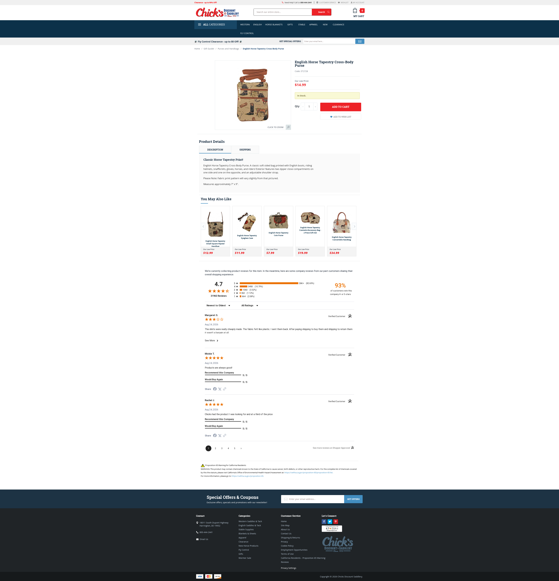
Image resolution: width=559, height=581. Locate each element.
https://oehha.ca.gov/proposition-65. (248, 476)
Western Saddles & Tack (250, 521)
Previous (203, 226)
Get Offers (353, 499)
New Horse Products (248, 545)
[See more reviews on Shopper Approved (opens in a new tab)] (224, 389)
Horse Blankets (274, 24)
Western (245, 24)
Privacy (284, 541)
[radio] (279, 283)
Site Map (285, 525)
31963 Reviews (221, 295)
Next (354, 226)
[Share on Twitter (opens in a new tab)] (220, 389)
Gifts (290, 24)
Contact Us (286, 533)
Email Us (204, 539)
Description (215, 149)
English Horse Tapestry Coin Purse (278, 234)
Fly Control (247, 33)
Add (340, 107)
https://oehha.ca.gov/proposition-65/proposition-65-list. (308, 472)
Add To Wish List (342, 116)
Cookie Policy (287, 545)
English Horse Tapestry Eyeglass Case (247, 236)
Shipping (245, 149)
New (325, 24)
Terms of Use (287, 553)
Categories (214, 24)
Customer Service (327, 2)
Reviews (285, 562)
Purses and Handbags (228, 48)
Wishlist (344, 2)
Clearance (338, 24)
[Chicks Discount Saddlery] (219, 12)
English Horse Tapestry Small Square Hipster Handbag (215, 244)
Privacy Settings (288, 568)
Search (324, 11)
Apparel (313, 24)
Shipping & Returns (290, 537)
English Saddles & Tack (250, 525)
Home (197, 48)
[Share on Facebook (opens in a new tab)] (215, 389)
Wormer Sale (245, 558)
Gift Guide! (209, 48)
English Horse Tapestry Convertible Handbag (342, 238)
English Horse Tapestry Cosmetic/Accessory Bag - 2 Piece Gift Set (310, 230)
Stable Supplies (246, 529)
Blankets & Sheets (247, 533)
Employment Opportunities (294, 549)
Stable (301, 24)
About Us (285, 529)
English (257, 24)
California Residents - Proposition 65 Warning (303, 558)
